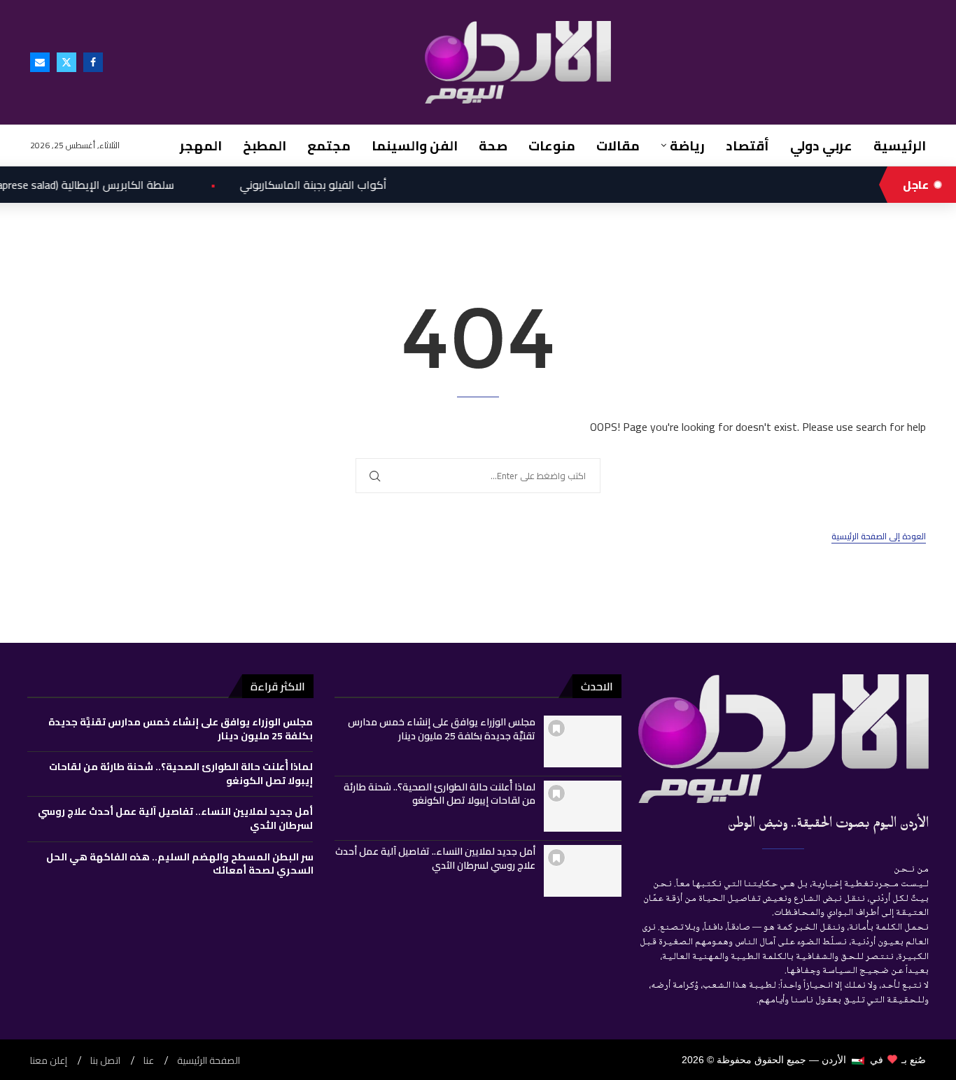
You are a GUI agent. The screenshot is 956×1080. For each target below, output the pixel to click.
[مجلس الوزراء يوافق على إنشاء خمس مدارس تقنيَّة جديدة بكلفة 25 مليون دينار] (582, 741)
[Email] (40, 62)
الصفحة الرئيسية (208, 1060)
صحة (493, 145)
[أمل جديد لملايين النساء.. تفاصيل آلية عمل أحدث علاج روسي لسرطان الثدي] (582, 871)
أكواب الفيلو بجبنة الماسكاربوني (284, 184)
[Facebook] (93, 62)
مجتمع (329, 145)
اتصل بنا (105, 1060)
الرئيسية (899, 145)
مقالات (618, 145)
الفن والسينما (415, 145)
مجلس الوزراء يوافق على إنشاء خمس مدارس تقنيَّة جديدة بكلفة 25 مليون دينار (441, 729)
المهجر (201, 145)
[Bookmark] (556, 728)
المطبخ (264, 145)
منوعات (551, 145)
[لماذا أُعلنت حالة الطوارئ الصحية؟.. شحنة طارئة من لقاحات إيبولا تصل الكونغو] (582, 806)
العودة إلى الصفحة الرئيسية (878, 536)
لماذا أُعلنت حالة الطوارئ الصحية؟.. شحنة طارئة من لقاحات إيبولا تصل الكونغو (439, 794)
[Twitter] (66, 62)
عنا (148, 1060)
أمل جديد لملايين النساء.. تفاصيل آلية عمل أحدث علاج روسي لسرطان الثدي (435, 858)
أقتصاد (747, 145)
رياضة (687, 145)
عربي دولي (821, 145)
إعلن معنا (48, 1060)
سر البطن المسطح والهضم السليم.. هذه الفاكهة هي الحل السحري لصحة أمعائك (180, 864)
